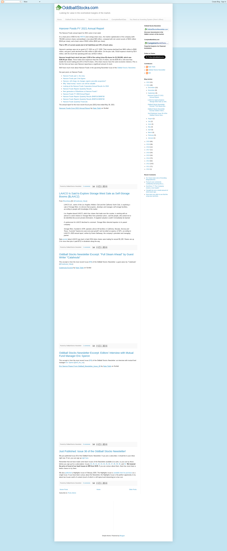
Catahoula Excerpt (66, 268)
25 (106, 464)
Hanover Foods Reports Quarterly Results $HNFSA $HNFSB (84, 96)
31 (125, 464)
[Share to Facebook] (104, 186)
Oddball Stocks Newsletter (75, 19)
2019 (148, 144)
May (149, 127)
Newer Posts (64, 489)
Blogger (122, 536)
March (150, 132)
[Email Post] (93, 186)
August (150, 118)
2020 (148, 141)
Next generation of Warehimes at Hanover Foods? (80, 91)
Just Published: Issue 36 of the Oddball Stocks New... (157, 114)
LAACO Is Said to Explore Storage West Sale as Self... (157, 100)
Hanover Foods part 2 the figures (74, 78)
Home (59, 19)
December (151, 87)
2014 (148, 158)
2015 (148, 155)
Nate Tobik (97, 108)
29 (117, 464)
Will (149, 73)
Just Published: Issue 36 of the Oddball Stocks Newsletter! (92, 451)
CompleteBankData (119, 19)
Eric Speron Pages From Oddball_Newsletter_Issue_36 (79, 366)
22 (99, 464)
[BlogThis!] (99, 186)
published (68, 473)
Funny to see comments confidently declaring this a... (155, 182)
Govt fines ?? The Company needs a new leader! (155, 187)
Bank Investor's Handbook (98, 19)
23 (101, 464)
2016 (148, 152)
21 (96, 464)
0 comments (86, 444)
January (151, 138)
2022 (148, 82)
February (151, 135)
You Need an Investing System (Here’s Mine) (146, 19)
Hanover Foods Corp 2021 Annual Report (74, 108)
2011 (148, 166)
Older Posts (133, 489)
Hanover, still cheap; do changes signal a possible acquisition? (84, 81)
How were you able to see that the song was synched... (157, 195)
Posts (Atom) (72, 493)
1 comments (86, 247)
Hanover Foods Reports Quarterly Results (77, 89)
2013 (148, 161)
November (151, 90)
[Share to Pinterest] (106, 186)
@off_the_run (79, 362)
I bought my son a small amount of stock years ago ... (157, 191)
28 (114, 464)
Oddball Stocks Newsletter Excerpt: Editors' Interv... (156, 110)
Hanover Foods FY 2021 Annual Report (81, 28)
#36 (90, 262)
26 (109, 464)
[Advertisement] (133, 516)
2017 (148, 150)
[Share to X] (102, 186)
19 (91, 464)
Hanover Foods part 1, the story (74, 76)
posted (65, 239)
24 (104, 464)
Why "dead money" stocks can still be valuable (79, 83)
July (149, 121)
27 (112, 464)
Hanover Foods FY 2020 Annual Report (76, 94)
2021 (148, 85)
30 (119, 464)
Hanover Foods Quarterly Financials (75, 102)
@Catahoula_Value (80, 201)
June (150, 124)
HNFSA (82, 37)
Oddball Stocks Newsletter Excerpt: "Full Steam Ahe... (157, 105)
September (151, 93)
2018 (148, 147)
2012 (148, 163)
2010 (148, 169)
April (149, 130)
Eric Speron (69, 362)
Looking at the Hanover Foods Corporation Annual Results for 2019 (86, 86)
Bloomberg (66, 201)
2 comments (86, 186)
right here (85, 458)
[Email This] (97, 186)
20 (93, 464)
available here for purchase (123, 473)
